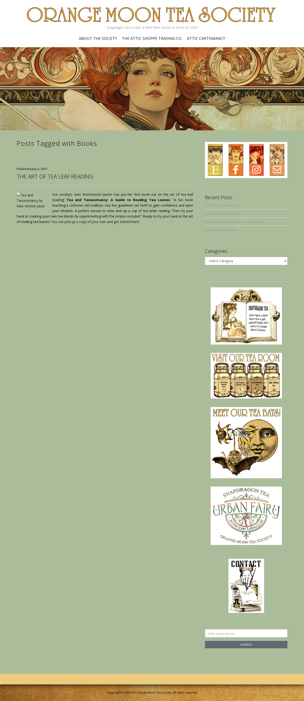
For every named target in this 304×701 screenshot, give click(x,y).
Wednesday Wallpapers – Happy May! (233, 221)
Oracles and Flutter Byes (224, 213)
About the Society (98, 38)
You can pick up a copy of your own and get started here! (95, 221)
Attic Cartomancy (206, 38)
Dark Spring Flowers (220, 229)
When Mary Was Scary (222, 205)
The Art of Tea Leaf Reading (55, 176)
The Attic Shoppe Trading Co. (152, 38)
